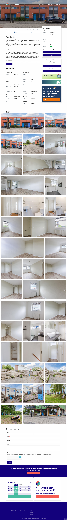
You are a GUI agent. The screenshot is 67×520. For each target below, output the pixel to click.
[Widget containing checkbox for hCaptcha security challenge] (14, 458)
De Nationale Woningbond (33, 508)
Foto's (32, 32)
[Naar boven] (65, 519)
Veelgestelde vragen (23, 508)
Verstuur (9, 462)
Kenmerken (15, 32)
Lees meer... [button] (9, 63)
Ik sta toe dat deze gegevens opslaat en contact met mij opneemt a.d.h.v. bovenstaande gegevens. (29, 454)
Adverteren (31, 512)
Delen (52, 55)
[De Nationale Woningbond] (12, 4)
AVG (8, 452)
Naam (8, 432)
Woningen (43, 4)
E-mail (8, 436)
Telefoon (8, 440)
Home (39, 4)
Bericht (8, 444)
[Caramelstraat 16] (22, 123)
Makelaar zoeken (49, 4)
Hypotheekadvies (57, 4)
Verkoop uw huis (22, 510)
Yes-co (45, 518)
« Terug (7, 29)
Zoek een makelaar (13, 508)
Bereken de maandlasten (47, 496)
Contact (51, 52)
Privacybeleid (31, 514)
